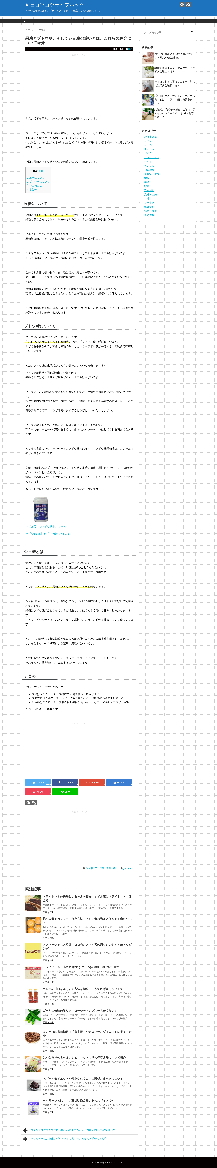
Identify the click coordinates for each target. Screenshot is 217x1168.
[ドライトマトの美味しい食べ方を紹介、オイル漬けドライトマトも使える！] (33, 903)
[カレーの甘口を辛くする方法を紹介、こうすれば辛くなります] (33, 995)
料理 (130, 49)
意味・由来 (150, 194)
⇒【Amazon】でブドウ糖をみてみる (47, 533)
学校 (146, 178)
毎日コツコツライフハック (54, 4)
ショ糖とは (34, 185)
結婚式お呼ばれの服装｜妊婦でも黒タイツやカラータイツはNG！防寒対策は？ (174, 113)
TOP (24, 21)
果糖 (108, 868)
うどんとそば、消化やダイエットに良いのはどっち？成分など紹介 (69, 1138)
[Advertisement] (79, 87)
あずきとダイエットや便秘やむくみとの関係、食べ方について (83, 1078)
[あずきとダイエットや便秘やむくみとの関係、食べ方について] (33, 1085)
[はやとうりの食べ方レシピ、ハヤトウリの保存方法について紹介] (33, 1064)
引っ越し (149, 190)
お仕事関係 (150, 136)
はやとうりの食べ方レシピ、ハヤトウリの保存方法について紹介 (84, 1057)
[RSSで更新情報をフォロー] (188, 4)
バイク (148, 153)
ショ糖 (89, 868)
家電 (146, 186)
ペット (148, 161)
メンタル (149, 165)
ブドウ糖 (100, 868)
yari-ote (127, 868)
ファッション (151, 157)
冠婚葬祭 (149, 169)
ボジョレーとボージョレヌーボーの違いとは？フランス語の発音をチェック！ (174, 99)
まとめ (32, 189)
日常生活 (149, 202)
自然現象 (149, 215)
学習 (146, 182)
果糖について (35, 177)
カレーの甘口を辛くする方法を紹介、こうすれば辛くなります (83, 989)
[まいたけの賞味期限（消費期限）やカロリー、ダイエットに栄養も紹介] (33, 1038)
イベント (149, 141)
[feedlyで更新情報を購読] (182, 4)
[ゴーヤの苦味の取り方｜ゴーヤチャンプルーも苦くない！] (33, 1017)
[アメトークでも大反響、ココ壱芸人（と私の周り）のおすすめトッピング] (33, 951)
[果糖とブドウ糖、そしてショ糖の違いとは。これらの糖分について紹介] (119, 782)
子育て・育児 (151, 174)
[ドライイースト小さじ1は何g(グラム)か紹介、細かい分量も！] (33, 973)
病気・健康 (150, 211)
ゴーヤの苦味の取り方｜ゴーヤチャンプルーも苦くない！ (80, 1010)
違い (115, 868)
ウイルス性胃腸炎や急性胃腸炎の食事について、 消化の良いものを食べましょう (77, 1130)
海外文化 (149, 207)
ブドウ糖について (38, 181)
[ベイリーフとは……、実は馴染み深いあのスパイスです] (33, 1107)
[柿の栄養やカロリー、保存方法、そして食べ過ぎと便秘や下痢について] (33, 925)
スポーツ (149, 149)
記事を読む (48, 912)
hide (41, 171)
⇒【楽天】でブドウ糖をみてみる (45, 526)
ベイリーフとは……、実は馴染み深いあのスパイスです (78, 1100)
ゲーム (148, 145)
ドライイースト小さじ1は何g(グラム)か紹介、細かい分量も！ (82, 967)
